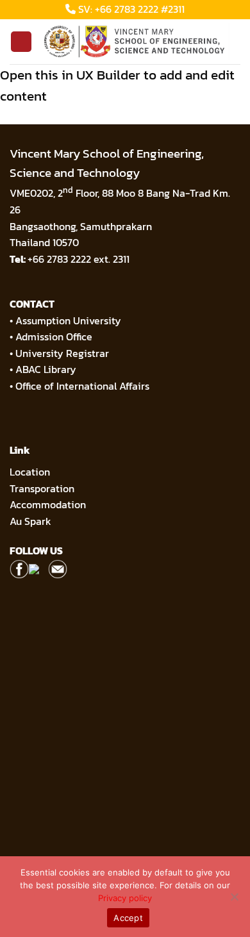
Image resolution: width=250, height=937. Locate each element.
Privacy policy (125, 898)
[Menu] (21, 42)
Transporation (43, 488)
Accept (128, 918)
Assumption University (68, 320)
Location (30, 471)
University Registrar (62, 353)
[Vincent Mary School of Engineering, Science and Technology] (136, 41)
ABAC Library (45, 369)
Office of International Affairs (82, 386)
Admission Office (53, 336)
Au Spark (30, 521)
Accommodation (49, 504)
